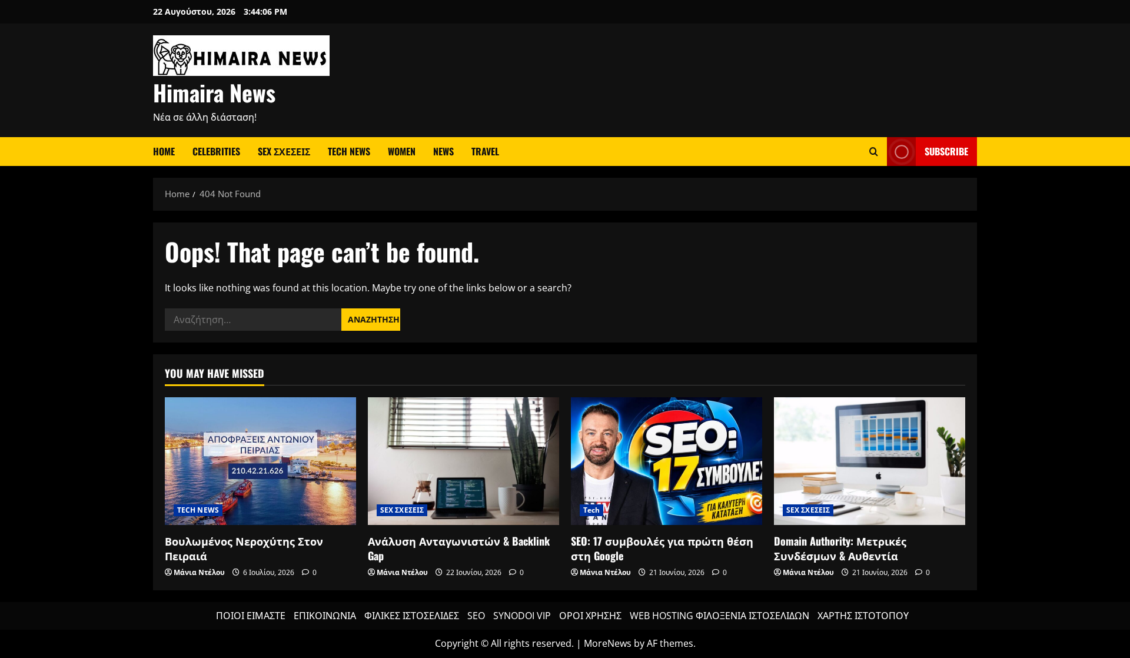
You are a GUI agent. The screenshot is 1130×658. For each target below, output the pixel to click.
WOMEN (402, 151)
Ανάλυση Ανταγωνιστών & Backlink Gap (459, 548)
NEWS (443, 151)
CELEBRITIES (216, 151)
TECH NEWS (349, 151)
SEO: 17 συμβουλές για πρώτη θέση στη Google (662, 548)
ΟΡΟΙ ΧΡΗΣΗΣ (590, 615)
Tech (591, 510)
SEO (476, 615)
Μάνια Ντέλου (199, 572)
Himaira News (214, 92)
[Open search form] (873, 151)
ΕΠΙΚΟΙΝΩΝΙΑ (325, 615)
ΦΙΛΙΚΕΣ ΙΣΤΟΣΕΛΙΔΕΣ (411, 615)
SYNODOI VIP (522, 615)
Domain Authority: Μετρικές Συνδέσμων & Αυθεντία (840, 548)
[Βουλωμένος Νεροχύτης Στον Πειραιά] (260, 461)
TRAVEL (485, 151)
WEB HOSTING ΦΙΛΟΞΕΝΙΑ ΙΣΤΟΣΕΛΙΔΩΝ (719, 615)
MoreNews (608, 643)
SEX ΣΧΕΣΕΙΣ (284, 151)
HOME (164, 151)
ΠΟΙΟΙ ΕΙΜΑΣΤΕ (250, 615)
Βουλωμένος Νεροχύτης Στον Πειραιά (244, 548)
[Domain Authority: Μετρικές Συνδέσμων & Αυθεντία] (869, 461)
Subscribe (946, 151)
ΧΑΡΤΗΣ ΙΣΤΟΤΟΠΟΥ (863, 615)
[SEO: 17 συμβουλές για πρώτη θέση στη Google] (666, 461)
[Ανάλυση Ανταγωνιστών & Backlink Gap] (463, 461)
